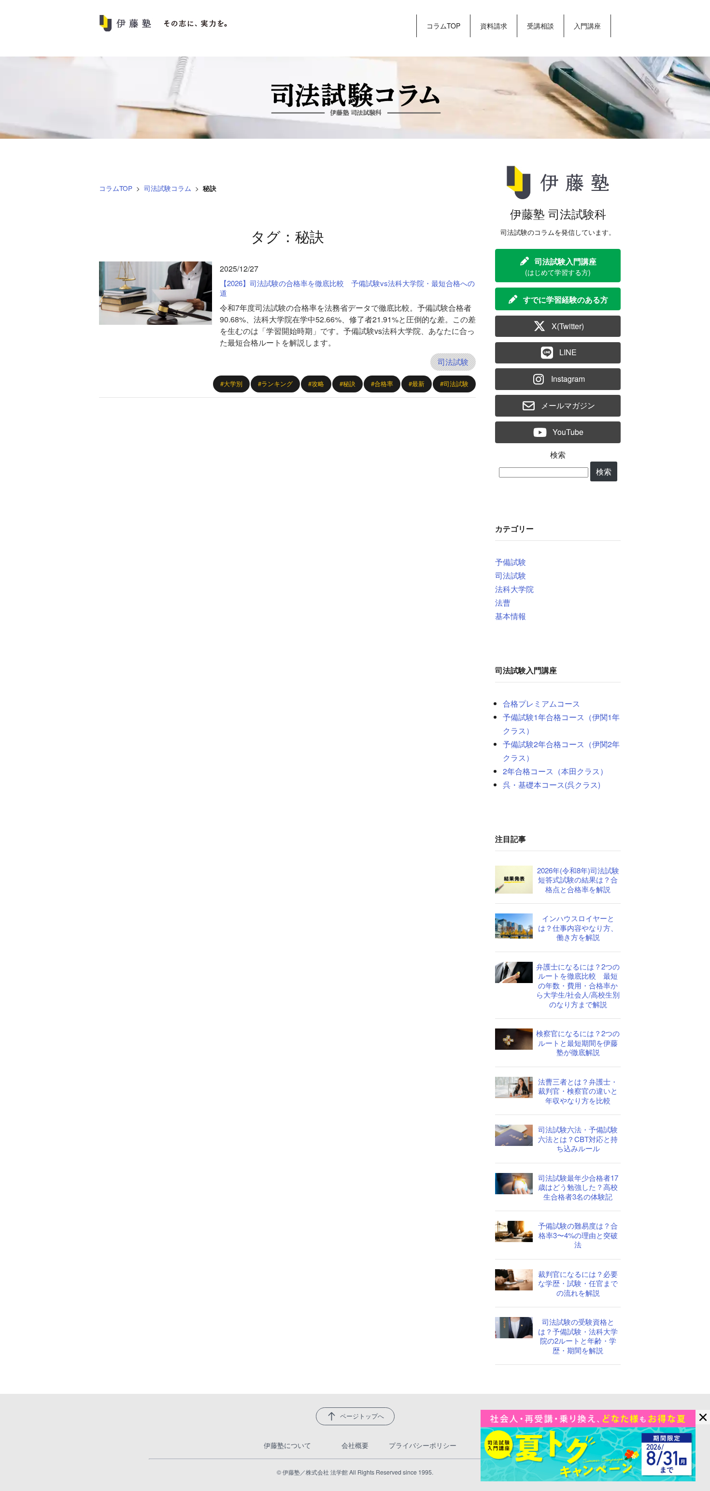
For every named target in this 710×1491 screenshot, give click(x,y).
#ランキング (275, 383)
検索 (558, 454)
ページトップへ (362, 1416)
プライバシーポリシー (422, 1445)
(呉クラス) (582, 784)
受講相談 (540, 25)
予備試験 (510, 561)
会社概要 (355, 1445)
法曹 (503, 602)
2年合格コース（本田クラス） (555, 771)
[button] (558, 265)
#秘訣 (347, 383)
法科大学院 (514, 588)
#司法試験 (454, 383)
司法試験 (453, 361)
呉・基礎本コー (530, 784)
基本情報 (510, 616)
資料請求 (493, 25)
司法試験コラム (167, 188)
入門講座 (587, 25)
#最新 (417, 383)
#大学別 (231, 383)
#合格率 (382, 383)
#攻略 (316, 383)
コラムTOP (443, 25)
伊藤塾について (287, 1445)
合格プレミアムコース (541, 703)
